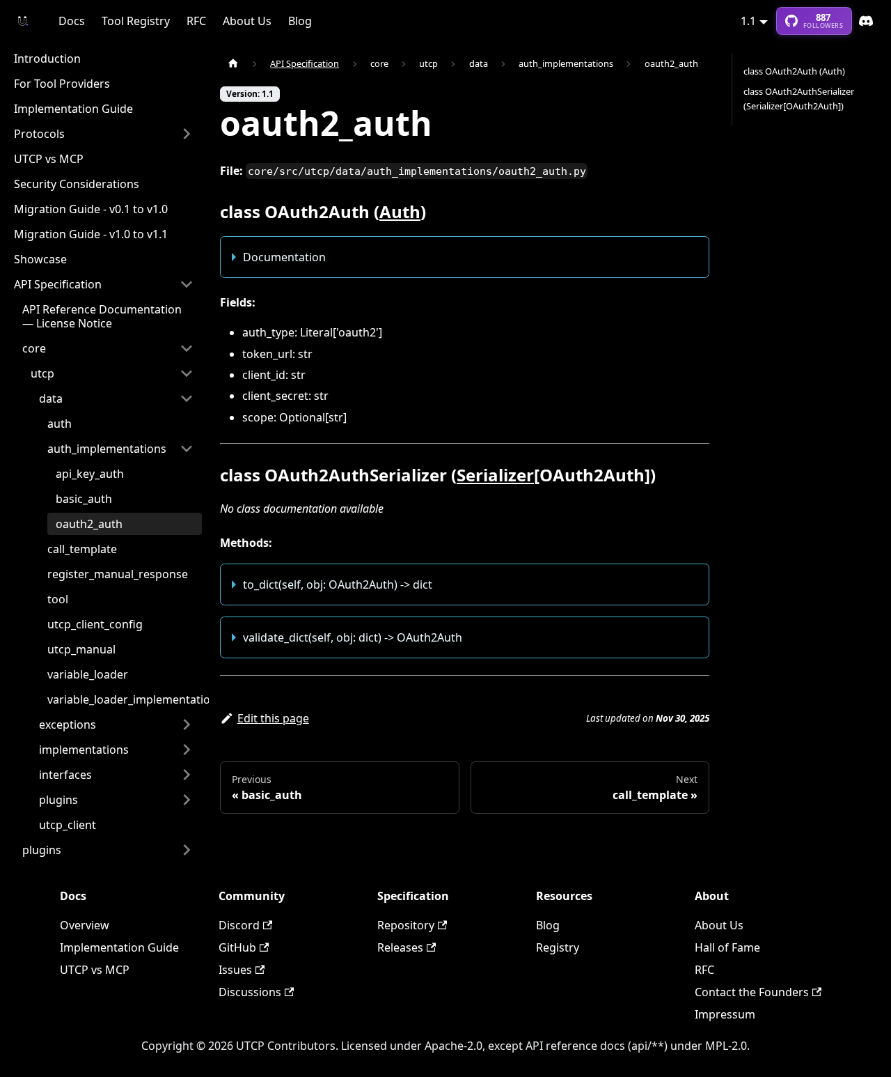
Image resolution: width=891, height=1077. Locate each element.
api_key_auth (90, 473)
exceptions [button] (67, 724)
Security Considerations (76, 184)
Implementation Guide (73, 108)
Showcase (40, 259)
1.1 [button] (748, 21)
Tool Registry (136, 21)
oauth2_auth (89, 524)
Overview (84, 925)
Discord (866, 21)
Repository (405, 925)
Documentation (284, 257)
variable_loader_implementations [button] (135, 699)
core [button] (34, 348)
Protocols (39, 133)
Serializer (495, 474)
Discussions (250, 992)
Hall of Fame (727, 947)
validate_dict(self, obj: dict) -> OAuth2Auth (352, 637)
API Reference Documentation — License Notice (102, 316)
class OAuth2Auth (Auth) (794, 71)
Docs (71, 21)
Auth (399, 211)
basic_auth (84, 498)
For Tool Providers (62, 83)
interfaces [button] (65, 774)
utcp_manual (81, 649)
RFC (196, 21)
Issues (235, 969)
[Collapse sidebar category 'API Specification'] (186, 284)
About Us (247, 21)
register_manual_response (117, 574)
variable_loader (87, 674)
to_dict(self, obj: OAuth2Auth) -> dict (337, 584)
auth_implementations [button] (106, 448)
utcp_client (67, 824)
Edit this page (273, 718)
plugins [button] (58, 799)
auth (59, 423)
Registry (557, 947)
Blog (300, 21)
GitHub (237, 947)
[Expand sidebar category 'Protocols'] (186, 134)
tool (57, 599)
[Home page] (233, 64)
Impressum (725, 1014)
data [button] (51, 398)
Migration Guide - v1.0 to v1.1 (91, 234)
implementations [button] (84, 749)
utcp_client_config (95, 624)
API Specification (58, 284)
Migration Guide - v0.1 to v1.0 (91, 209)
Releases (400, 947)
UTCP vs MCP (49, 158)
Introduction (47, 58)
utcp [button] (42, 373)
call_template (82, 549)
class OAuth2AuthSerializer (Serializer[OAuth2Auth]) (798, 98)
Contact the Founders (752, 992)
